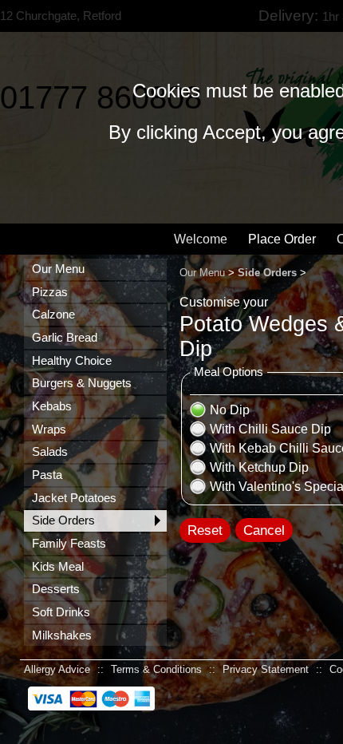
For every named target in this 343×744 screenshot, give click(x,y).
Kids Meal (58, 566)
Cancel (264, 530)
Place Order (282, 239)
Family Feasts (69, 543)
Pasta (47, 475)
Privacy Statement (266, 669)
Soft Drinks (61, 612)
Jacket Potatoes (74, 498)
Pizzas (50, 292)
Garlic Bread (64, 337)
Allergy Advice (57, 669)
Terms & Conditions (156, 669)
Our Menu (58, 269)
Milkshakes (62, 635)
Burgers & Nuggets (82, 383)
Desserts (56, 589)
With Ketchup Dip (259, 467)
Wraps (49, 429)
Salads (50, 451)
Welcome (200, 239)
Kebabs (52, 406)
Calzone (53, 314)
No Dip (230, 410)
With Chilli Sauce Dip (270, 429)
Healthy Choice (72, 360)
